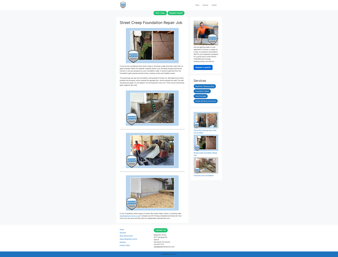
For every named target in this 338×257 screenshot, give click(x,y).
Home (197, 5)
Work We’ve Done (126, 236)
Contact (214, 5)
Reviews (123, 242)
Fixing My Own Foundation (204, 175)
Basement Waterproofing (204, 86)
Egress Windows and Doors (205, 101)
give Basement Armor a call (130, 216)
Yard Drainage (200, 96)
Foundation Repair (202, 91)
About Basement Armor (128, 239)
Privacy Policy (125, 245)
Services (205, 5)
